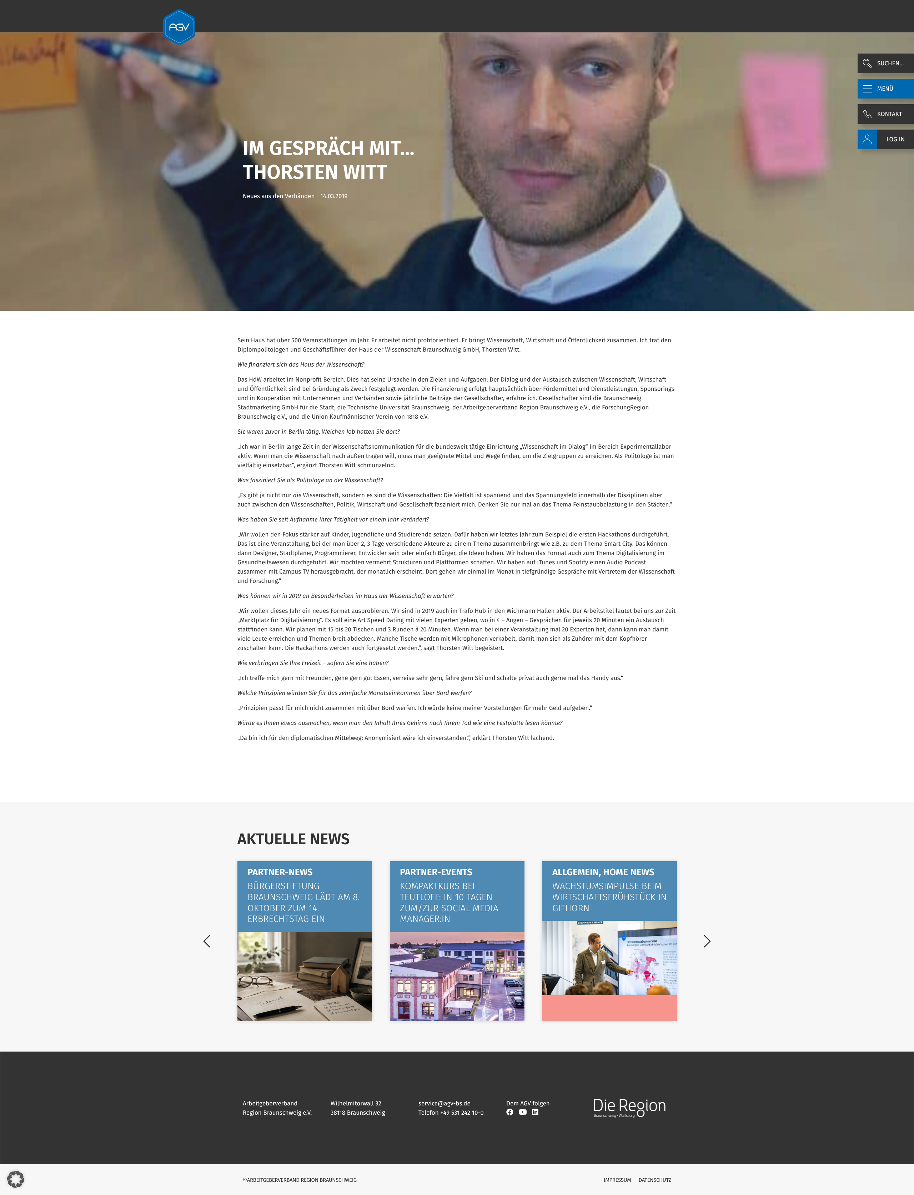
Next (707, 941)
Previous (206, 941)
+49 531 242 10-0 (462, 1112)
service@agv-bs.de (444, 1103)
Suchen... (890, 63)
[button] (886, 89)
